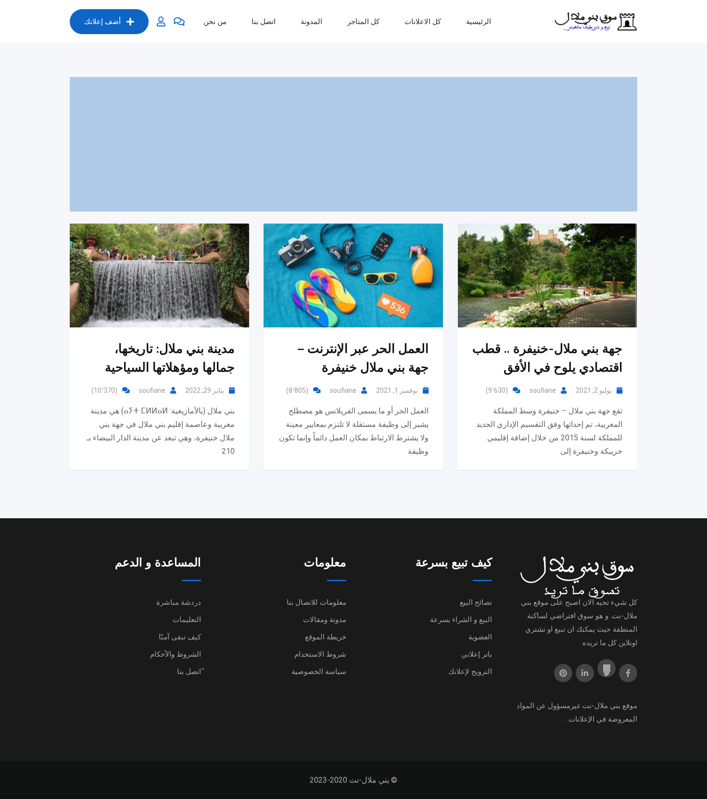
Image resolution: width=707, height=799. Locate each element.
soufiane (152, 390)
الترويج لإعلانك (470, 671)
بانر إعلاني (476, 654)
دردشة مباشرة (178, 602)
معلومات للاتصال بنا (316, 602)
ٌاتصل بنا (189, 671)
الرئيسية (478, 21)
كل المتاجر (363, 21)
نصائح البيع (476, 602)
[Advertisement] (353, 144)
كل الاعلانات (422, 21)
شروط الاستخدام (320, 654)
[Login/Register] (161, 21)
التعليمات (187, 619)
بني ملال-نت (601, 705)
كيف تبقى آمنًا (180, 637)
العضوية (480, 637)
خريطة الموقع (325, 637)
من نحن (215, 21)
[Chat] (179, 21)
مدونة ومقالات (324, 619)
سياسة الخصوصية (318, 671)
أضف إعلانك (102, 21)
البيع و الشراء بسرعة (461, 619)
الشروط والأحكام (175, 654)
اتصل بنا (264, 21)
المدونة (311, 21)
